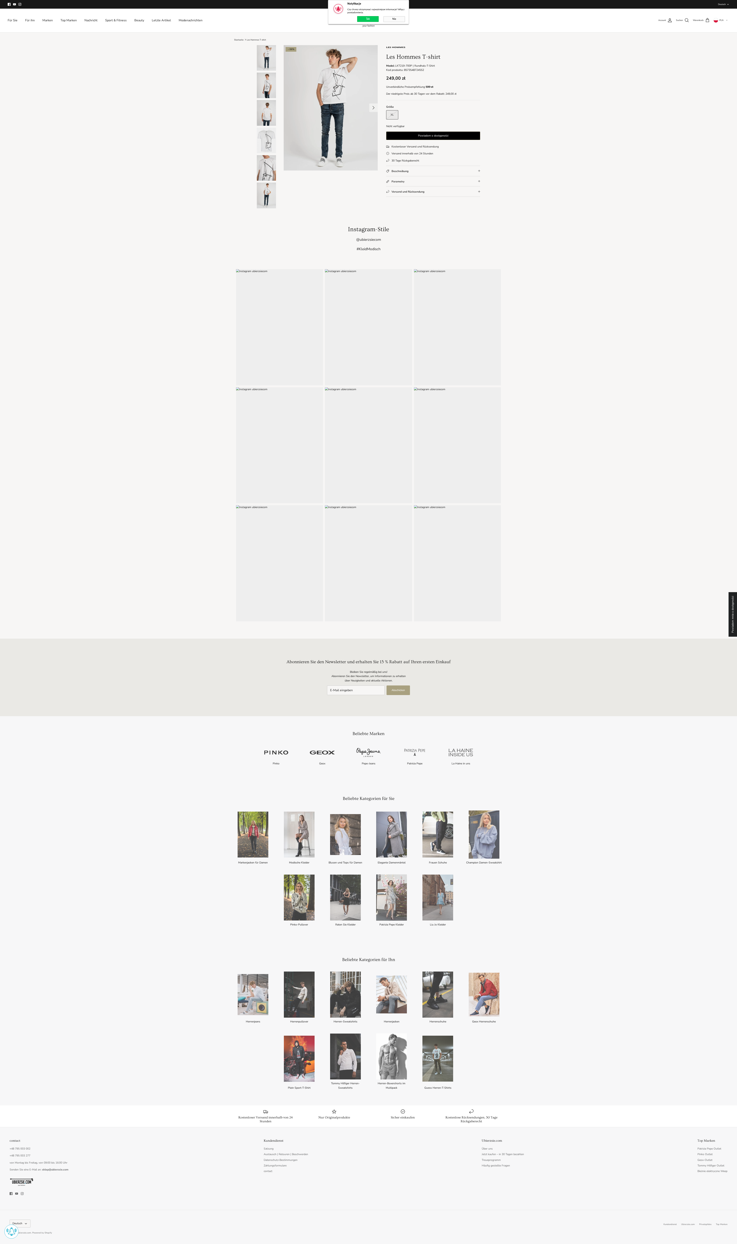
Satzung (268, 1148)
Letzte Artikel (161, 20)
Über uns (487, 1148)
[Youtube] (14, 4)
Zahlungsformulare (275, 1165)
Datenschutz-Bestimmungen (280, 1160)
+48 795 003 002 (20, 1148)
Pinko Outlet (705, 1154)
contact (268, 1171)
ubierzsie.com (24, 1232)
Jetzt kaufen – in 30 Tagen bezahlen (503, 1154)
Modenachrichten (190, 20)
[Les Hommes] (395, 48)
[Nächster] (373, 107)
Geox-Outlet (704, 1160)
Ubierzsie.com (688, 1224)
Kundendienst (670, 1224)
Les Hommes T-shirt (256, 39)
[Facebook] (9, 4)
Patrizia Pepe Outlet (709, 1148)
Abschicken (398, 690)
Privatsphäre (705, 1224)
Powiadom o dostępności (433, 135)
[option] (331, 108)
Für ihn (30, 20)
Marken (47, 20)
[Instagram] (19, 4)
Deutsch (722, 4)
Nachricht (90, 20)
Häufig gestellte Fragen (496, 1165)
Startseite (239, 39)
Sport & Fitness (116, 20)
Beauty (139, 20)
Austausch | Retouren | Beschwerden (286, 1154)
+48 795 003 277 (20, 1155)
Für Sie (12, 20)
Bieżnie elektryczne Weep (712, 1171)
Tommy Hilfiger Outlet (710, 1165)
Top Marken (68, 20)
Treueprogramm (491, 1160)
